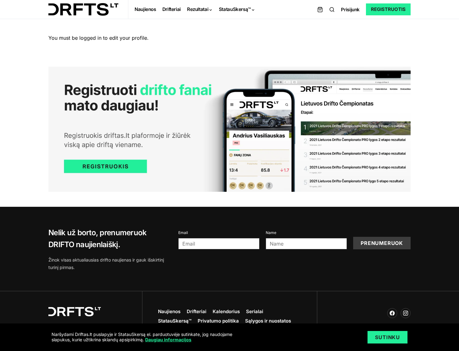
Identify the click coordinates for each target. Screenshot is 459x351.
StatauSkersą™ (174, 321)
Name (271, 232)
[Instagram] (406, 313)
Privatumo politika (218, 321)
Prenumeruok (382, 243)
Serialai (254, 311)
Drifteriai (196, 311)
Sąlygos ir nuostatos (268, 321)
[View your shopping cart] (320, 9)
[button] (332, 9)
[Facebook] (392, 313)
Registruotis (388, 9)
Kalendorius (226, 311)
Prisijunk (350, 10)
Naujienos (169, 311)
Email (183, 232)
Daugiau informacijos (168, 339)
